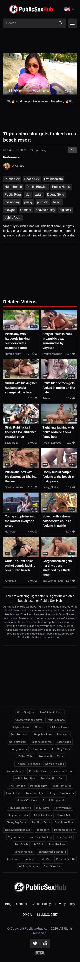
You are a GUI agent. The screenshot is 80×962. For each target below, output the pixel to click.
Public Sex (12, 179)
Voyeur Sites (15, 837)
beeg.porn (43, 829)
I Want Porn (13, 793)
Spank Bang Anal (53, 800)
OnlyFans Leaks (59, 727)
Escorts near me (41, 741)
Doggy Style (55, 194)
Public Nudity (61, 186)
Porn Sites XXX (65, 859)
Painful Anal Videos (51, 712)
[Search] (60, 23)
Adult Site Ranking (20, 807)
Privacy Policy (65, 903)
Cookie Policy (41, 903)
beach (57, 202)
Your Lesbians (56, 719)
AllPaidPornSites (25, 778)
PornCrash (21, 844)
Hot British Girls (42, 815)
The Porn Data (41, 822)
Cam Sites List (52, 866)
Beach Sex (31, 179)
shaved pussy (45, 210)
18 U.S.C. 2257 (47, 914)
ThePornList (64, 837)
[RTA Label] (40, 952)
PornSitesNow (38, 785)
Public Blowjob (37, 186)
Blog (8, 903)
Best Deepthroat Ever (18, 829)
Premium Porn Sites (52, 778)
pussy (28, 202)
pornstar (42, 202)
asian (39, 194)
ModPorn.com (19, 734)
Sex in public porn (63, 771)
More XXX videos (27, 800)
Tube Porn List (34, 793)
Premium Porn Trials (50, 756)
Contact (21, 903)
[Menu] (72, 23)
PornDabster (64, 815)
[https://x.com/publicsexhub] (35, 943)
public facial (13, 217)
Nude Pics (45, 859)
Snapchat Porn (42, 734)
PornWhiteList (62, 807)
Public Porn (13, 194)
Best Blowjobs (25, 712)
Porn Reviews (57, 844)
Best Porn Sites (61, 785)
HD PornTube (25, 756)
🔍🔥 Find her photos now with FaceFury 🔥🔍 (40, 101)
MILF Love (42, 807)
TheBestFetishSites (28, 763)
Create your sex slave (28, 719)
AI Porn (38, 727)
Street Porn (12, 859)
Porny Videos (18, 749)
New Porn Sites (54, 763)
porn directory (17, 741)
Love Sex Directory (40, 837)
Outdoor (25, 210)
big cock (65, 210)
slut (27, 194)
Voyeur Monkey (23, 851)
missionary (12, 202)
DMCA (27, 914)
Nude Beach (13, 186)
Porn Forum (39, 749)
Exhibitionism (53, 179)
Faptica (29, 859)
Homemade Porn (64, 829)
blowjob (10, 210)
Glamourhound (15, 771)
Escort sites (64, 741)
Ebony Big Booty (16, 822)
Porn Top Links (38, 771)
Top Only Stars (61, 749)
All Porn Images (28, 866)
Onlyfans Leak (20, 727)
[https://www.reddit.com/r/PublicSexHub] (45, 943)
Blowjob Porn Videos (61, 793)
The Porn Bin (17, 785)
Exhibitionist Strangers (52, 851)
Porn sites (63, 734)
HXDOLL (38, 844)
